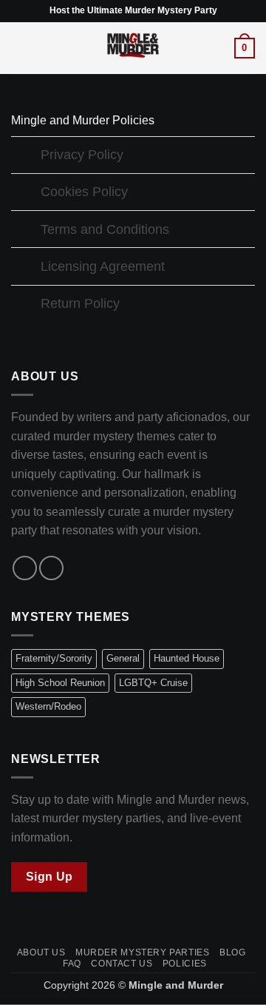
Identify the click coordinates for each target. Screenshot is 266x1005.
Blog (232, 952)
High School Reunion (60, 682)
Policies (185, 963)
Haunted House (186, 658)
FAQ (72, 963)
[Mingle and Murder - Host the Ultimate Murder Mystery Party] (133, 48)
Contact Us (121, 963)
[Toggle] (25, 156)
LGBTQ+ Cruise (153, 682)
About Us (41, 952)
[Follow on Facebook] (25, 568)
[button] (20, 48)
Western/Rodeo (48, 706)
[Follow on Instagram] (51, 568)
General (123, 658)
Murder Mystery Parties (142, 952)
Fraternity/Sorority (54, 658)
